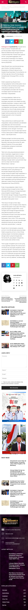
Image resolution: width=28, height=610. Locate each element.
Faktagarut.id (5, 46)
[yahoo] (22, 285)
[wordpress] (19, 285)
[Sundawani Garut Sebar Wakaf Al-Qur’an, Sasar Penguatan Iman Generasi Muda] (5, 483)
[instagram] (16, 280)
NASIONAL (9, 6)
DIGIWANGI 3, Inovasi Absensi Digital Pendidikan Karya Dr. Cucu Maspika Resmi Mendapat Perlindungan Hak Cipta (18, 323)
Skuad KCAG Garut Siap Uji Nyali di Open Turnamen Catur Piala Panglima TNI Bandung (18, 463)
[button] (26, 2)
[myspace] (21, 280)
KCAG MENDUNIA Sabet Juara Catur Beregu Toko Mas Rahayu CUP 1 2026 (17, 345)
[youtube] (13, 287)
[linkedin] (19, 280)
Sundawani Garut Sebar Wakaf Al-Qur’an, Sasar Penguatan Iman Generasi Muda (18, 483)
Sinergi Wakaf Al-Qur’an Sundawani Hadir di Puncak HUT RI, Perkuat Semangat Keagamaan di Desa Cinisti (17, 473)
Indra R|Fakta (9, 36)
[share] (16, 282)
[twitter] (16, 285)
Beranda (3, 6)
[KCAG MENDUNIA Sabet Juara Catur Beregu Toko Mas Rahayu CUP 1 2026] (5, 345)
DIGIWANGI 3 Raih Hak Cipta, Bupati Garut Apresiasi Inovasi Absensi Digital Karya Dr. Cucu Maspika (17, 313)
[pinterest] (13, 282)
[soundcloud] (19, 282)
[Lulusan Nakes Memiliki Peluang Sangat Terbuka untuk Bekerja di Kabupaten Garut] (4, 565)
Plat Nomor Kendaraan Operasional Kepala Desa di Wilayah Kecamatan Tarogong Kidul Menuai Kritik (17, 576)
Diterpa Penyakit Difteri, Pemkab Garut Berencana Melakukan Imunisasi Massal (7, 299)
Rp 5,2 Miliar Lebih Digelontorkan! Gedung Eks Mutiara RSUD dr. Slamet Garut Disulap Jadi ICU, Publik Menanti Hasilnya (18, 335)
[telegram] (21, 282)
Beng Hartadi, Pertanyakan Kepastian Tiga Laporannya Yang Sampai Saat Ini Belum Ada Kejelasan (21, 300)
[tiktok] (13, 285)
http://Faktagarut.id (16, 277)
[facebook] (13, 280)
